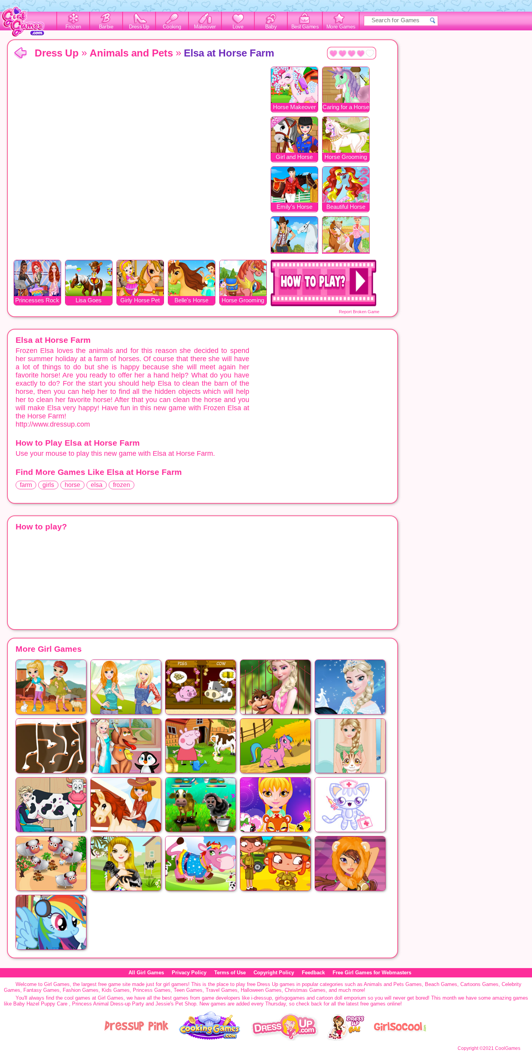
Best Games (305, 27)
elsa (96, 485)
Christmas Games (305, 990)
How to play (323, 283)
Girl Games (20, 53)
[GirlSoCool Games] (400, 1039)
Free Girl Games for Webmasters (372, 972)
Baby (271, 27)
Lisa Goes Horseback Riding (88, 301)
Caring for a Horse (345, 107)
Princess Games (152, 990)
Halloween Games (261, 990)
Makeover (205, 27)
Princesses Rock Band (37, 301)
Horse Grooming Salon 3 (243, 301)
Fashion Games (81, 990)
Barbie (106, 27)
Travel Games (222, 990)
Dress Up (139, 27)
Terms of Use (230, 972)
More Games (341, 27)
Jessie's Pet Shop (175, 1004)
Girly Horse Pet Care (140, 301)
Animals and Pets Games (393, 984)
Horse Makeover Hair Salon (294, 108)
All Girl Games (146, 972)
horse (72, 485)
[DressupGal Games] (345, 1039)
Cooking (172, 27)
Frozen (73, 27)
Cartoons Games (479, 984)
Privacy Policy (189, 972)
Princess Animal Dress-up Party (108, 1004)
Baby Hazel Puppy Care (40, 1004)
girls (48, 485)
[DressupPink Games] (136, 1039)
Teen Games (188, 990)
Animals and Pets (131, 53)
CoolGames (507, 1048)
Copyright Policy (274, 972)
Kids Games (116, 990)
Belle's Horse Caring (191, 301)
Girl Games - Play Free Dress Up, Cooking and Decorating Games (27, 24)
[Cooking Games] (210, 1039)
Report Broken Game (359, 311)
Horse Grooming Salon (345, 157)
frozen (121, 485)
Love (238, 27)
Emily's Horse (294, 206)
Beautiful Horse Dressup (345, 207)
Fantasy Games (41, 990)
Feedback (313, 972)
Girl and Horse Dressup (294, 157)
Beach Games (441, 984)
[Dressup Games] (284, 1039)
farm (26, 485)
